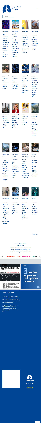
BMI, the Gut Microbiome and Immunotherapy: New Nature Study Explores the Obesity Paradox (5, 214)
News (7, 31)
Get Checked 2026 (24, 122)
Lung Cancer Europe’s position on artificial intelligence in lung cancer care (15, 169)
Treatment (14, 34)
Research (4, 31)
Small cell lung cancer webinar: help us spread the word (25, 86)
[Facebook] (28, 383)
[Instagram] (26, 383)
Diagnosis (14, 76)
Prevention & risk (34, 31)
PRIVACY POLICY (29, 387)
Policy (3, 76)
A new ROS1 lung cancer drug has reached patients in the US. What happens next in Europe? (5, 170)
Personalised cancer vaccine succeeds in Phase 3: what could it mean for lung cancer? (25, 45)
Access (8, 154)
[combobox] (37, 422)
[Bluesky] (32, 383)
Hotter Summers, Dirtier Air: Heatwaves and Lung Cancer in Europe (34, 43)
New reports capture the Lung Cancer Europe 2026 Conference (25, 212)
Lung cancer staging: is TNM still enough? (15, 84)
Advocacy (14, 33)
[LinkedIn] (29, 385)
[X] (30, 383)
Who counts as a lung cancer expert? (5, 84)
